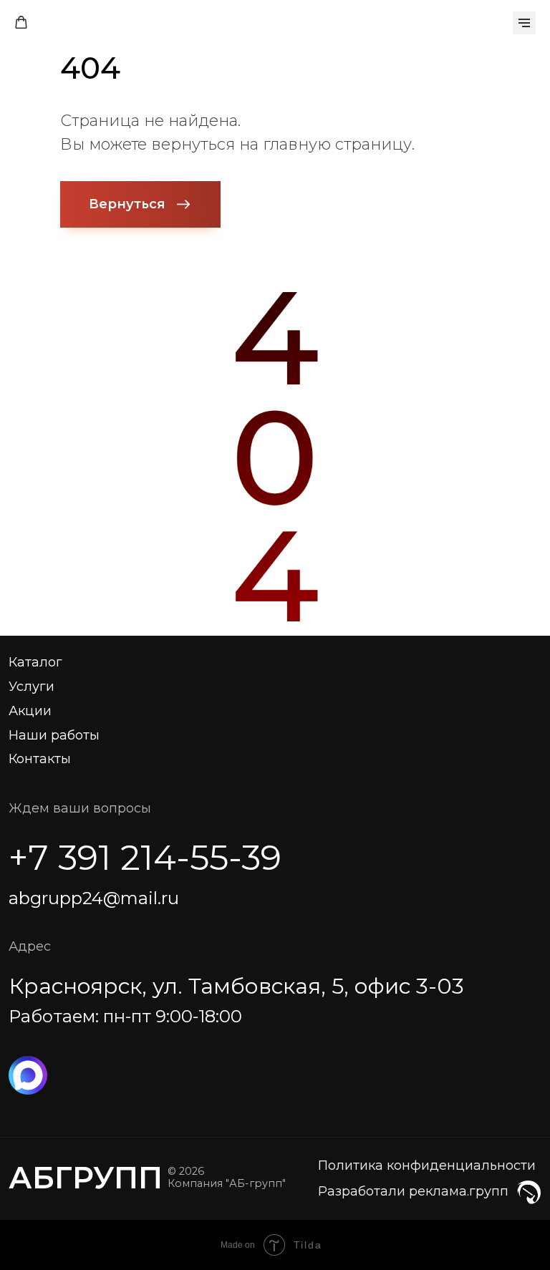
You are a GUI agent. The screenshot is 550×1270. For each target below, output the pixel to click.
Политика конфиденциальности (427, 1165)
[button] (21, 22)
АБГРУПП (86, 1177)
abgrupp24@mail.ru (94, 898)
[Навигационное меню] (524, 22)
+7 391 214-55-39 (145, 857)
